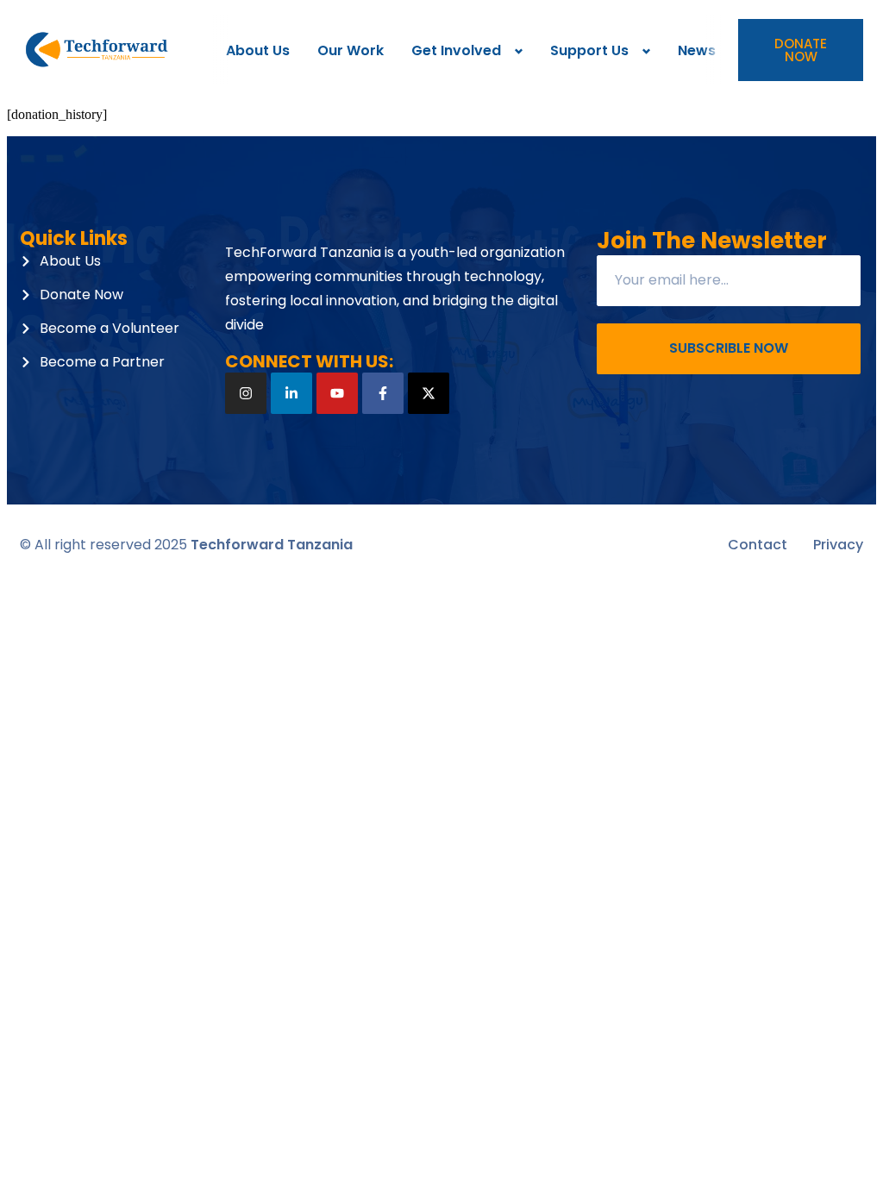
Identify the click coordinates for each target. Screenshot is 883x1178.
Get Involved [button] (456, 50)
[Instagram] (245, 393)
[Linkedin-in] (291, 393)
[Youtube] (337, 393)
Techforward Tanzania (272, 545)
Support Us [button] (589, 50)
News (697, 50)
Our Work (350, 50)
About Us (258, 50)
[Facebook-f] (383, 393)
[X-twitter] (428, 393)
